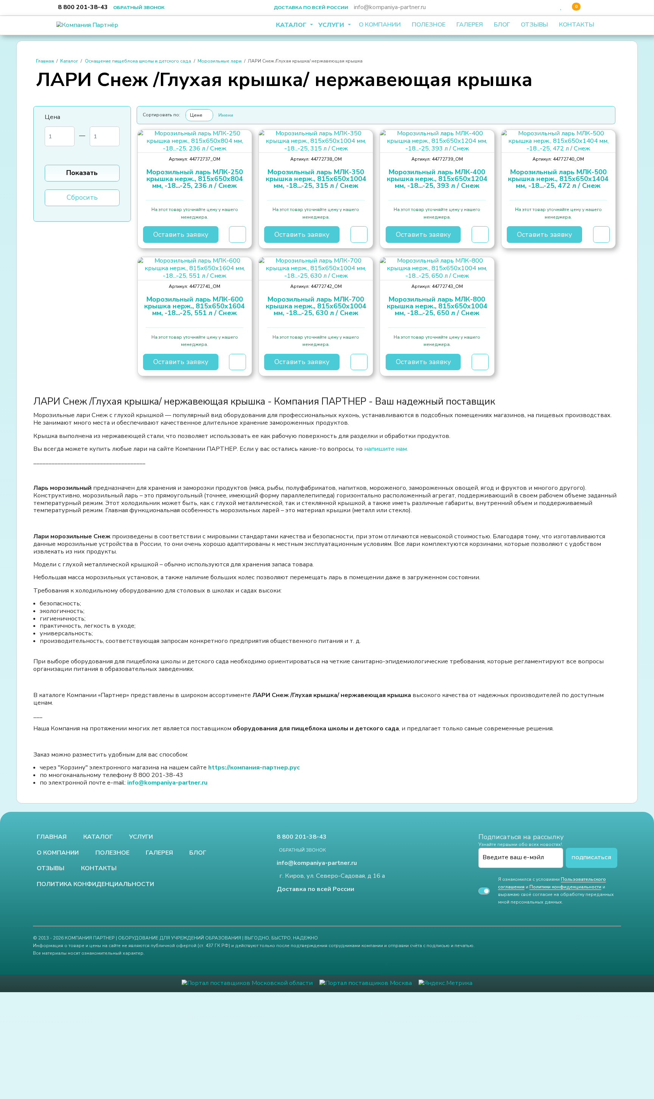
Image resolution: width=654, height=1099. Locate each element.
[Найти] (542, 7)
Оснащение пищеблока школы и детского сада (138, 61)
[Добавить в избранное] (237, 234)
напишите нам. (386, 449)
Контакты (576, 24)
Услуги (332, 25)
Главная (45, 61)
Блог (502, 24)
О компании (380, 24)
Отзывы (534, 24)
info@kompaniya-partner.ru (390, 7)
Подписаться (591, 857)
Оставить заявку (180, 234)
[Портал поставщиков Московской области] (247, 983)
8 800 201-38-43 (83, 7)
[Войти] (552, 7)
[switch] (484, 891)
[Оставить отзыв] (588, 7)
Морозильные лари (219, 61)
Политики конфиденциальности (565, 887)
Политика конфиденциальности (95, 884)
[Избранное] (561, 7)
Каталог (292, 25)
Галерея (469, 24)
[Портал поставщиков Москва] (365, 983)
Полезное (428, 24)
